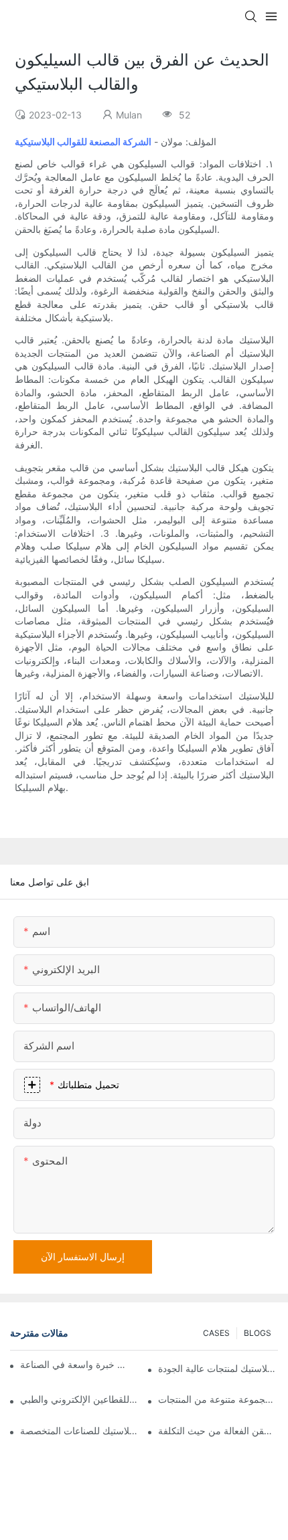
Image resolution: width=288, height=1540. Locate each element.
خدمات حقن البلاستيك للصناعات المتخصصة (80, 1430)
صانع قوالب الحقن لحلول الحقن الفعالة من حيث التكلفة (218, 1430)
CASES (216, 1333)
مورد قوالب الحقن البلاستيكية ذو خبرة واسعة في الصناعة (73, 1364)
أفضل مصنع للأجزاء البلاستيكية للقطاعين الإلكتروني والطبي (80, 1399)
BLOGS (257, 1333)
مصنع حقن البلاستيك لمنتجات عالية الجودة (218, 1368)
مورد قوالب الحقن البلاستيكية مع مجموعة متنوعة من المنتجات (218, 1399)
